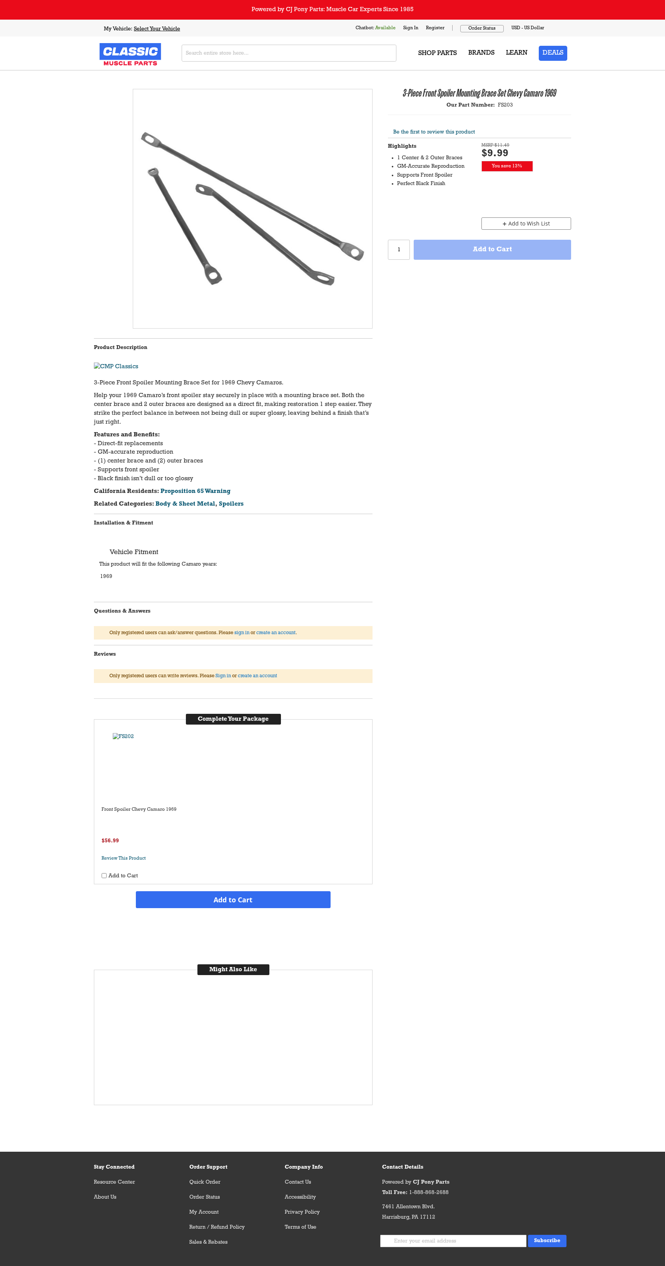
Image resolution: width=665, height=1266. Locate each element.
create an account (276, 632)
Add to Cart (233, 899)
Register (435, 28)
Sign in (223, 675)
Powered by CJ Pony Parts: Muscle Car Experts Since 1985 (333, 10)
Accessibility (300, 1197)
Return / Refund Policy (217, 1227)
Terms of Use (300, 1227)
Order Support (208, 1167)
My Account (204, 1212)
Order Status (482, 28)
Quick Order (205, 1182)
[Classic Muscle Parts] (113, 53)
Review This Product (124, 858)
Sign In (410, 28)
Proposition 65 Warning (195, 491)
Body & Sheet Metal (185, 504)
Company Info (304, 1167)
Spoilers (231, 504)
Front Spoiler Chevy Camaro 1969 (139, 809)
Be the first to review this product (434, 132)
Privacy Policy (302, 1212)
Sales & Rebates (208, 1242)
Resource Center (114, 1182)
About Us (105, 1197)
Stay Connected (114, 1167)
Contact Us (298, 1182)
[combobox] (289, 53)
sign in (241, 632)
